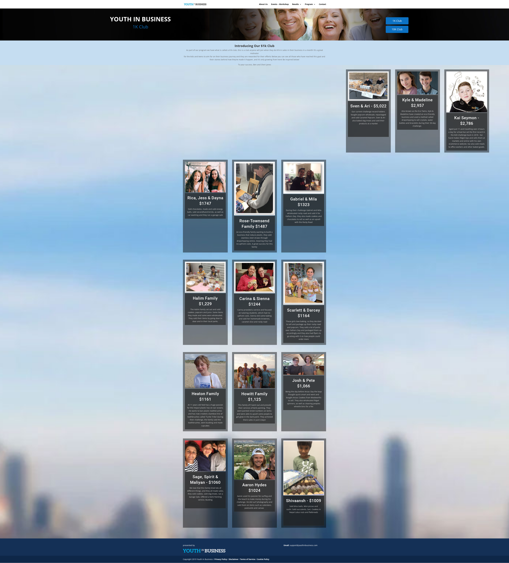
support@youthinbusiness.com (303, 545)
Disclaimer (234, 559)
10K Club (397, 29)
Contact (322, 4)
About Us (263, 4)
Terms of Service (247, 559)
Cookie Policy (263, 559)
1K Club (397, 21)
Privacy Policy (220, 559)
